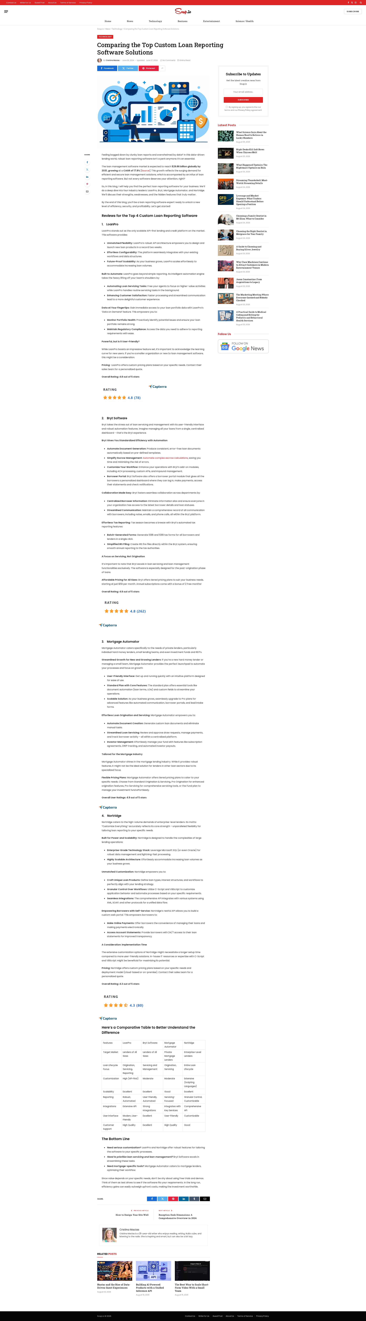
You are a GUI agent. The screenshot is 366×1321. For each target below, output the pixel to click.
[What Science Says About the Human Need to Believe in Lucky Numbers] (226, 136)
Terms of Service (68, 2)
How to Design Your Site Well (132, 1214)
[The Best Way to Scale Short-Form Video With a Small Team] (192, 1271)
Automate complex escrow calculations (165, 458)
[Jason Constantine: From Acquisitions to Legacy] (226, 283)
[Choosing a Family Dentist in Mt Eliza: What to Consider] (226, 219)
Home (108, 21)
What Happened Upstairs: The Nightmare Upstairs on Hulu (251, 166)
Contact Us (11, 2)
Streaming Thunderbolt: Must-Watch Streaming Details (252, 181)
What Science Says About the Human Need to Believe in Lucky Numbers (251, 135)
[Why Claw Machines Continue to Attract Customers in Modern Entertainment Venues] (226, 265)
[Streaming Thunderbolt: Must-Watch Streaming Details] (226, 184)
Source (145, 170)
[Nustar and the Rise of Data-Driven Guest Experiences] (114, 1271)
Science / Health (245, 21)
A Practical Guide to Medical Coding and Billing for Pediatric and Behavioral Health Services (251, 316)
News (130, 21)
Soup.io (100, 29)
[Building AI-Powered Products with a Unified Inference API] (153, 1271)
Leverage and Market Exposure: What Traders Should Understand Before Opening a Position (249, 200)
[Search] (360, 2)
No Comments (169, 60)
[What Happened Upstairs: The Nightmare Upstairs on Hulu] (226, 168)
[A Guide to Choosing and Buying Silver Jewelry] (226, 250)
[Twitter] (87, 169)
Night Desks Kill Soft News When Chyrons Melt (250, 151)
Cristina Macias (113, 60)
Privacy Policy (85, 2)
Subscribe (353, 11)
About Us (52, 2)
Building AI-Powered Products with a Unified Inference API (150, 1287)
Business (182, 21)
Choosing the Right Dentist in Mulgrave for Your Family (251, 232)
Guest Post (39, 2)
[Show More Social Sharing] (162, 68)
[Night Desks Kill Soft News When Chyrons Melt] (226, 153)
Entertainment (211, 21)
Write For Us (25, 2)
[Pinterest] (87, 184)
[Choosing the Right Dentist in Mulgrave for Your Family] (226, 235)
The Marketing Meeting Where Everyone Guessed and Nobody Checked (252, 297)
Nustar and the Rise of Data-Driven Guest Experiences (113, 1286)
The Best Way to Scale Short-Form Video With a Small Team (192, 1287)
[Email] (87, 191)
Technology (155, 21)
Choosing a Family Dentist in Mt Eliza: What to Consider (251, 217)
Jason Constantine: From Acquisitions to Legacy (249, 281)
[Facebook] (87, 162)
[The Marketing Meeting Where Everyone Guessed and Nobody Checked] (226, 298)
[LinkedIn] (87, 177)
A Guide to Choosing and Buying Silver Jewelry (248, 248)
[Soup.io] (183, 11)
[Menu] (6, 11)
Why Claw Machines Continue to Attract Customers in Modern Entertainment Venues (252, 265)
